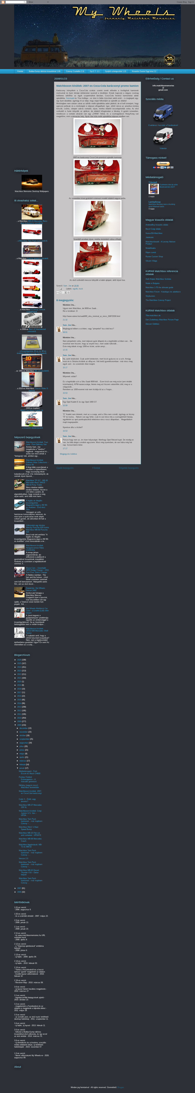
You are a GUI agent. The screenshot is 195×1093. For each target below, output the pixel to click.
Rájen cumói (151, 252)
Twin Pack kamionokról (37, 241)
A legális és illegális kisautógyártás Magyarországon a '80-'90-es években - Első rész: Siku (37, 505)
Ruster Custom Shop (154, 256)
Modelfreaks (151, 248)
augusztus (24, 743)
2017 (19, 692)
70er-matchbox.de (153, 315)
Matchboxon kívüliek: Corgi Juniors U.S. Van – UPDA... (30, 813)
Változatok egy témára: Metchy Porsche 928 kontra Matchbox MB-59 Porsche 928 (37, 528)
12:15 (65, 350)
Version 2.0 (23, 858)
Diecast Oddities (152, 324)
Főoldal (20, 71)
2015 (19, 700)
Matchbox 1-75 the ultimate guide (159, 287)
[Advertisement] (31, 119)
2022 (19, 674)
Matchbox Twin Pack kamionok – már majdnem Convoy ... (30, 880)
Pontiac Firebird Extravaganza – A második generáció (28, 779)
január (22, 768)
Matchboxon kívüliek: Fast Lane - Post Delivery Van (37, 443)
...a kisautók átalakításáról (32, 428)
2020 (19, 681)
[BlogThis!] (60, 292)
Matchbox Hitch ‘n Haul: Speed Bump (29, 828)
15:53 (65, 393)
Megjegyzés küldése (68, 454)
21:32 (65, 320)
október (23, 735)
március (23, 761)
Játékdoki (150, 237)
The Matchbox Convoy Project (158, 300)
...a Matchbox (22, 241)
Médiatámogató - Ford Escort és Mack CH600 (29, 772)
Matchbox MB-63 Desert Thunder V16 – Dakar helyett (29, 872)
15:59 (65, 405)
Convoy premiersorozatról (37, 258)
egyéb (75, 289)
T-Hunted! (153, 182)
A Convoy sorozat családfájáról (35, 310)
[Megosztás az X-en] (63, 292)
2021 (19, 678)
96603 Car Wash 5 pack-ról (31, 410)
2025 (19, 663)
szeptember (25, 739)
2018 (19, 689)
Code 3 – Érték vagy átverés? (27, 800)
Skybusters (150, 296)
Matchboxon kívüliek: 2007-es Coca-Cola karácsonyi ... (30, 793)
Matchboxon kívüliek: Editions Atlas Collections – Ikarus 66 (37, 462)
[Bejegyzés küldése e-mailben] (60, 289)
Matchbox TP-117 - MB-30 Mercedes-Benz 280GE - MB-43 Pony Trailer (37, 482)
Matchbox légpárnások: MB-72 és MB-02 (30, 846)
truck (81, 289)
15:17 (65, 367)
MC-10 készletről (42, 371)
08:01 (65, 332)
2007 (19, 888)
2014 (19, 703)
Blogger (120, 1087)
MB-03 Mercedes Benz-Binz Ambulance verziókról (34, 222)
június (22, 750)
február (23, 764)
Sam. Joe (67, 286)
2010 (19, 718)
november (24, 732)
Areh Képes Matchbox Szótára (158, 279)
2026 (19, 660)
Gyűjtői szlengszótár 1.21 (115, 71)
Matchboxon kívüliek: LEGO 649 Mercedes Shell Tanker (37, 631)
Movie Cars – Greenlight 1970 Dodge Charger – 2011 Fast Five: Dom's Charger (37, 570)
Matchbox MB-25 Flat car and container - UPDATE (30, 834)
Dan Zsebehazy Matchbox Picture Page (162, 320)
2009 (19, 721)
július (22, 746)
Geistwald (70, 98)
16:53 (65, 431)
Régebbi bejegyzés (129, 468)
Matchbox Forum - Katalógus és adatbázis (163, 292)
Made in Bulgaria (152, 283)
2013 (19, 707)
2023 (19, 671)
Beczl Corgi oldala (153, 229)
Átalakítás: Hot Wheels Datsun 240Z (35, 589)
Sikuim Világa (151, 261)
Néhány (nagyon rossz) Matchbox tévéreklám (29, 786)
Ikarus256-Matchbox (154, 233)
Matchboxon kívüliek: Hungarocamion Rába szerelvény (35, 547)
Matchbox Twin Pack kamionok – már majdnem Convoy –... (30, 821)
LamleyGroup (155, 202)
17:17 (65, 448)
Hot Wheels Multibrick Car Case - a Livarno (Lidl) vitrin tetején (37, 610)
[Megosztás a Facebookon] (65, 292)
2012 (19, 710)
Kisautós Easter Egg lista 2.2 (144, 71)
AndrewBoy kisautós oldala (157, 225)
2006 (19, 892)
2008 (19, 725)
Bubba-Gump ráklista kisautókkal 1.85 (44, 71)
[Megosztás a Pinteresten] (68, 292)
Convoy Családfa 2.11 (75, 71)
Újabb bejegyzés (65, 468)
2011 (19, 714)
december (24, 728)
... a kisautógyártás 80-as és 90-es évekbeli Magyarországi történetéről (31, 352)
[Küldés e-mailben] (57, 292)
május (22, 754)
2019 (19, 685)
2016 (19, 696)
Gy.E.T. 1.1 (94, 71)
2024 (19, 667)
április (22, 757)
